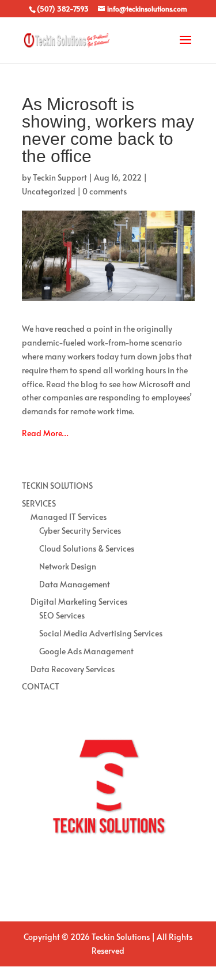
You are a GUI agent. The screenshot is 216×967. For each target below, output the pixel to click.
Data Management (74, 584)
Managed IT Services (69, 516)
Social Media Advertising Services (100, 633)
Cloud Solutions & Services (86, 548)
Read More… (45, 433)
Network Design (67, 566)
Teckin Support (60, 177)
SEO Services (62, 615)
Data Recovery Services (73, 669)
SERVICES (39, 503)
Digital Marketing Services (79, 601)
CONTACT (40, 686)
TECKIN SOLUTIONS (57, 485)
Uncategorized (48, 191)
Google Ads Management (86, 651)
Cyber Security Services (80, 530)
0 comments (104, 191)
